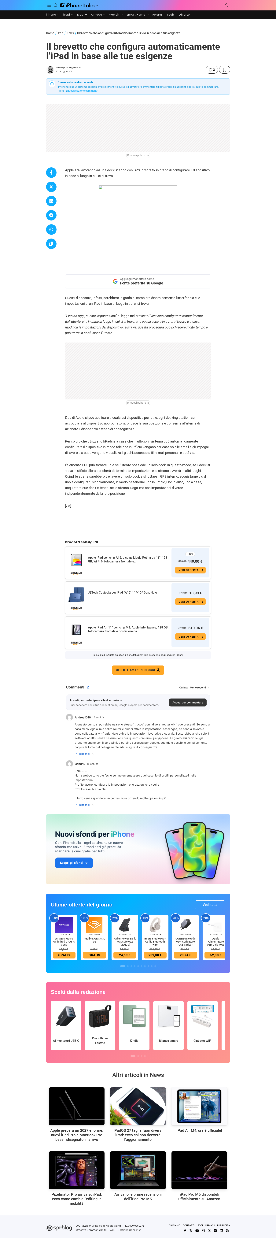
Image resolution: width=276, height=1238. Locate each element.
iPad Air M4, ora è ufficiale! (199, 1130)
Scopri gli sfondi (71, 863)
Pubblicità (223, 1225)
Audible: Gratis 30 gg (94, 940)
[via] (68, 506)
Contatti (188, 1225)
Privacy (210, 1225)
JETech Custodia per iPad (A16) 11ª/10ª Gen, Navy (122, 592)
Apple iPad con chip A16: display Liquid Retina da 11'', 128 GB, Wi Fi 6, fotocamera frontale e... (127, 559)
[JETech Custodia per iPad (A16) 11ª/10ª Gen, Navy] (76, 594)
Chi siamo (174, 1225)
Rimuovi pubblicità (138, 155)
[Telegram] (215, 1230)
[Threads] (209, 1230)
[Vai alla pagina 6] (141, 966)
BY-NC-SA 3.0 (107, 1230)
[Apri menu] (97, 5)
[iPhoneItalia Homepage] (77, 5)
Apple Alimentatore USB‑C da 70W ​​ (216, 941)
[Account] (226, 5)
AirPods (96, 15)
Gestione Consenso (130, 1230)
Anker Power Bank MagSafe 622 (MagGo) (125, 941)
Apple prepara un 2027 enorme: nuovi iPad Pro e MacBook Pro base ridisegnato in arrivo (76, 1135)
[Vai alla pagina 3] (131, 966)
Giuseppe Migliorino (68, 67)
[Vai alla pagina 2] (128, 966)
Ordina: (183, 687)
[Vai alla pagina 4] (134, 966)
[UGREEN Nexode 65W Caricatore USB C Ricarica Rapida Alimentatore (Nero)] (185, 924)
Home (50, 33)
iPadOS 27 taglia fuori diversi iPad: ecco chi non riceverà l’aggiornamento (137, 1135)
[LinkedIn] (221, 1230)
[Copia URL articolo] (51, 244)
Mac (80, 15)
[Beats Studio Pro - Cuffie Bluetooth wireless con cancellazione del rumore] (155, 924)
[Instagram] (203, 1230)
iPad (66, 15)
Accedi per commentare (187, 702)
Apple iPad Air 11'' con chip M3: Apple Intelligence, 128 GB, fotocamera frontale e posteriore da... (128, 629)
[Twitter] (191, 1230)
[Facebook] (184, 1230)
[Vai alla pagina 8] (148, 966)
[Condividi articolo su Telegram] (51, 215)
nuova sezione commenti (82, 90)
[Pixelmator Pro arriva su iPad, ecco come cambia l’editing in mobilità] (77, 1170)
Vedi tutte (210, 905)
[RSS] (227, 1230)
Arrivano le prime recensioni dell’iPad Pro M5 (138, 1196)
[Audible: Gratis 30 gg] (94, 924)
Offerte (184, 15)
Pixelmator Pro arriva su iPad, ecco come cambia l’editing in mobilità (77, 1199)
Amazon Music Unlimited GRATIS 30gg (64, 941)
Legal (200, 1225)
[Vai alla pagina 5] (138, 966)
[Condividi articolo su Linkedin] (51, 201)
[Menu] (49, 5)
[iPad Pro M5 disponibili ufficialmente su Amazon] (199, 1170)
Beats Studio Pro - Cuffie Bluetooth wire (155, 941)
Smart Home (136, 15)
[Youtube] (197, 1230)
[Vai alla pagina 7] (145, 966)
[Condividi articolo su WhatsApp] (51, 229)
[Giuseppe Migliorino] (50, 70)
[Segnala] (93, 753)
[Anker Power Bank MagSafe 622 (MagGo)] (124, 924)
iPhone (51, 15)
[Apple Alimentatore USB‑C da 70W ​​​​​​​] (215, 924)
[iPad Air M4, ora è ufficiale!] (199, 1106)
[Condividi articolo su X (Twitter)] (51, 187)
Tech (170, 15)
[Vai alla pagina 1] (122, 966)
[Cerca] (55, 5)
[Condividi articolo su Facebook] (51, 172)
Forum (157, 15)
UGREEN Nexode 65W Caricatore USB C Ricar (185, 941)
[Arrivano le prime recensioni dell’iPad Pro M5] (138, 1170)
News (70, 33)
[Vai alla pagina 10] (155, 966)
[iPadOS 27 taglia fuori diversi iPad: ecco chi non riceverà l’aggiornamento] (138, 1106)
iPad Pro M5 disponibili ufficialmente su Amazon (199, 1196)
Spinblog (96, 1225)
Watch (114, 15)
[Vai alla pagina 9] (152, 966)
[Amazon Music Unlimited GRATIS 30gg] (64, 924)
